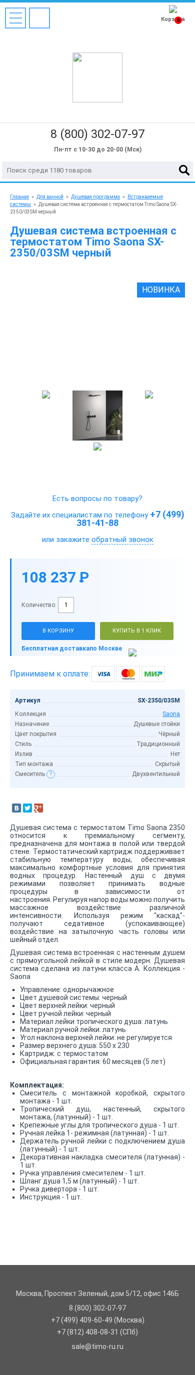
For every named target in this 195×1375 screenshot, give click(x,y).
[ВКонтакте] (16, 808)
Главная (19, 197)
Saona (171, 714)
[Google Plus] (38, 808)
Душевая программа (95, 197)
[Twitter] (27, 808)
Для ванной (50, 197)
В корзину (58, 631)
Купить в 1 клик (136, 631)
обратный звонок (123, 539)
